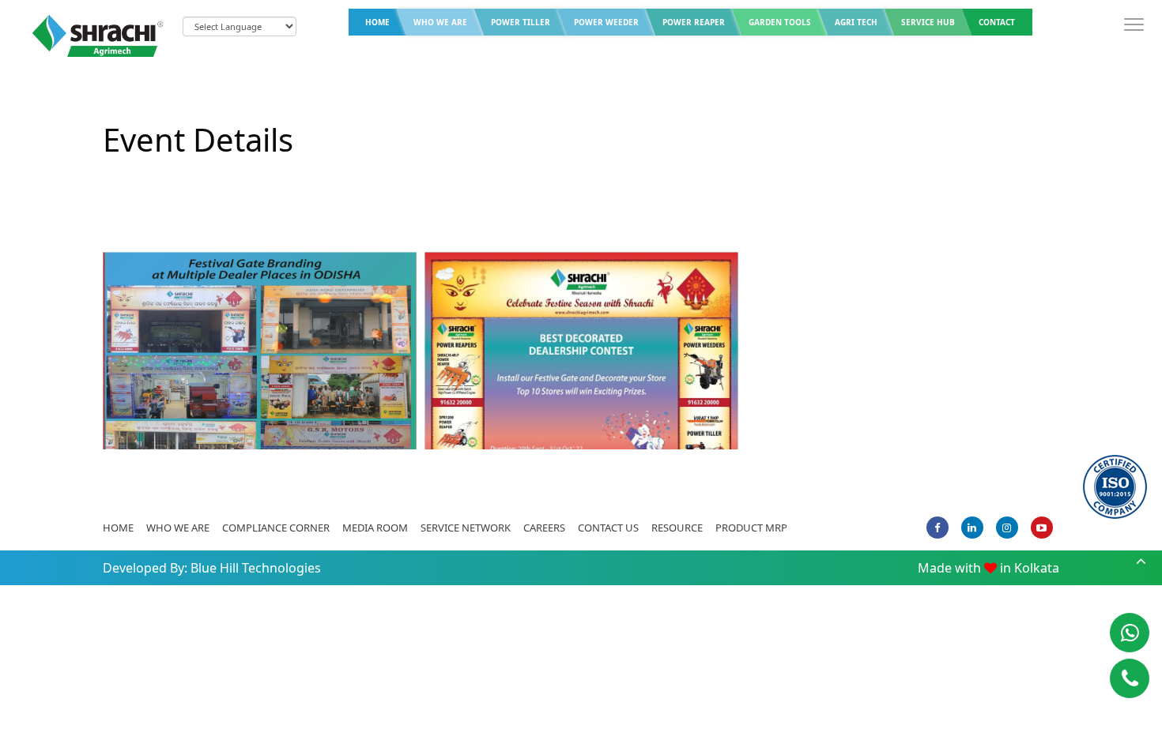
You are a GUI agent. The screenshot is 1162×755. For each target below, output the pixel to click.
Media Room (375, 527)
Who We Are (440, 22)
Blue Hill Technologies (256, 568)
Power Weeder (606, 22)
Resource (677, 527)
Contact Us (608, 527)
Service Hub (928, 22)
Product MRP (751, 527)
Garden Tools (780, 22)
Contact (997, 22)
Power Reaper (693, 22)
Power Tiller (520, 22)
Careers (544, 527)
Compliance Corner (276, 527)
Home (377, 22)
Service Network (466, 527)
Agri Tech (856, 22)
